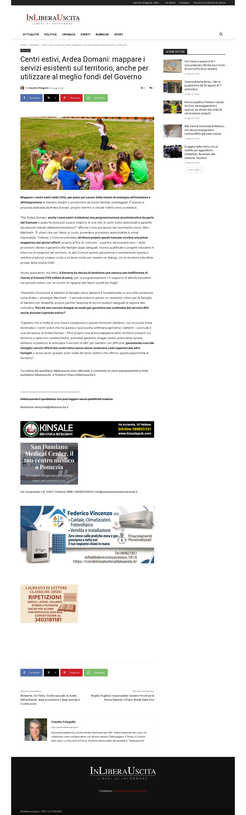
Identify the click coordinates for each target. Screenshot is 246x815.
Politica (50, 34)
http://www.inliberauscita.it (64, 727)
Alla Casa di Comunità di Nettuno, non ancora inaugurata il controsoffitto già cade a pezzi (204, 130)
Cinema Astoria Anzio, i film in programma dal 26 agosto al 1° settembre (203, 85)
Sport (118, 34)
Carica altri (193, 169)
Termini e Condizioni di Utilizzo (209, 2)
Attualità (31, 34)
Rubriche (102, 34)
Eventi (85, 34)
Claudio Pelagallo (38, 87)
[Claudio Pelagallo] (22, 88)
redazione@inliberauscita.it (130, 791)
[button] (221, 35)
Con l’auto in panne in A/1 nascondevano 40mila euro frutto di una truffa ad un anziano (204, 65)
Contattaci (184, 2)
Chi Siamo (170, 2)
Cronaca (68, 34)
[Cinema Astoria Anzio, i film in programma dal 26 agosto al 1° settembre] (172, 86)
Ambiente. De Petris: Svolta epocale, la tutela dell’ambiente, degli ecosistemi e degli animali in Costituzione (50, 700)
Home (23, 45)
